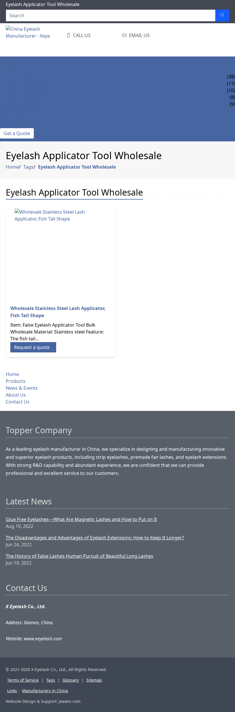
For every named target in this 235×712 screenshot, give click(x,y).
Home (7, 63)
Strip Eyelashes (19, 76)
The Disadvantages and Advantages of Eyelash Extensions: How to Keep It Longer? (95, 538)
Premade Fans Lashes (25, 90)
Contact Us (14, 125)
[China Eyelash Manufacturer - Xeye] (34, 40)
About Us (11, 118)
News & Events (17, 111)
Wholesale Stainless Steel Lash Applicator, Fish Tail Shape (58, 312)
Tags (28, 167)
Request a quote (32, 347)
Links (12, 690)
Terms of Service (23, 680)
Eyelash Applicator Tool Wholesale (77, 167)
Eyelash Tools (17, 104)
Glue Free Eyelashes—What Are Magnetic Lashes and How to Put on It (81, 519)
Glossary (70, 680)
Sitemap (94, 680)
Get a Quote (17, 133)
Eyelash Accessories (25, 97)
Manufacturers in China (45, 690)
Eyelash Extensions (24, 83)
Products (12, 70)
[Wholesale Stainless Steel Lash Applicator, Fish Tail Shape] (60, 254)
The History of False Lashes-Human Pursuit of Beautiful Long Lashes (79, 556)
